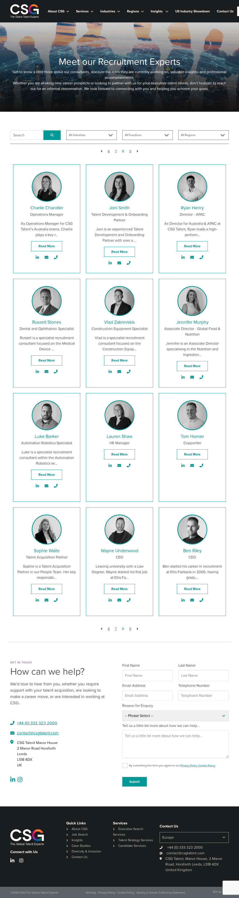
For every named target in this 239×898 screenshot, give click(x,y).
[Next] (137, 151)
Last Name (186, 665)
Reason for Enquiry (137, 705)
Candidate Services (132, 845)
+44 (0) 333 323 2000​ (37, 723)
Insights (157, 11)
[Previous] (101, 151)
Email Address (133, 685)
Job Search (80, 834)
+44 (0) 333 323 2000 (184, 847)
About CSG (80, 828)
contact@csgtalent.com (38, 733)
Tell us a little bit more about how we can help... (161, 725)
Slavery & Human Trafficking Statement (161, 893)
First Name (131, 665)
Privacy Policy (188, 765)
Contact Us (225, 11)
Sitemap (91, 893)
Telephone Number (194, 685)
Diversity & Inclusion (86, 851)
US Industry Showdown (192, 11)
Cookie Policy (206, 765)
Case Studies (81, 845)
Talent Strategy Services (135, 840)
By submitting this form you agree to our (172, 765)
